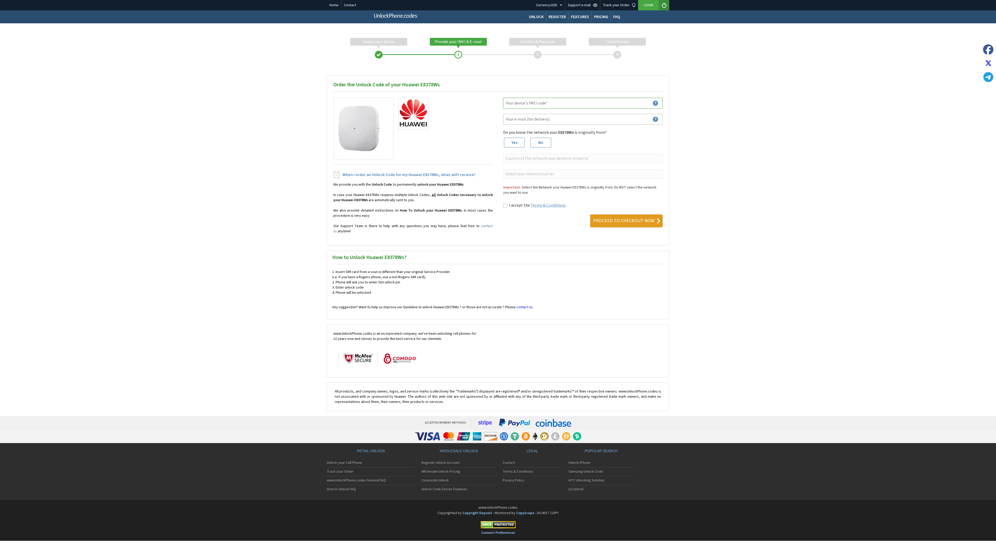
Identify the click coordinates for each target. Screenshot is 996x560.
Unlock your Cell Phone (344, 462)
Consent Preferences (498, 532)
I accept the (537, 205)
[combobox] (582, 158)
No (540, 142)
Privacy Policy (513, 480)
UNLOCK (536, 17)
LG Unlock (576, 489)
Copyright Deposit (477, 513)
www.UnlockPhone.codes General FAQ (356, 480)
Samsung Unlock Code (586, 471)
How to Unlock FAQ (341, 489)
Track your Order (340, 471)
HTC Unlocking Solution (586, 480)
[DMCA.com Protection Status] (498, 525)
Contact (350, 5)
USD (546, 5)
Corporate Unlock (435, 480)
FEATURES (580, 17)
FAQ (616, 17)
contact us (524, 307)
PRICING (601, 17)
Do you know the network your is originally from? (555, 132)
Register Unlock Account (440, 462)
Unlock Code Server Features (444, 489)
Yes (514, 142)
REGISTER (557, 17)
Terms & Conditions (548, 205)
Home (333, 5)
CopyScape (525, 513)
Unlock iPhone (579, 462)
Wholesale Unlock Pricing (440, 471)
